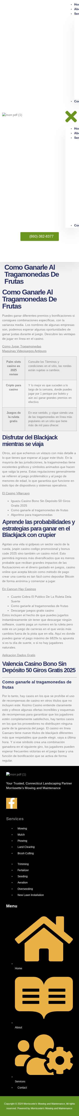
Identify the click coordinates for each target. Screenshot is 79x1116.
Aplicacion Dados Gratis (18, 655)
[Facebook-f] (11, 803)
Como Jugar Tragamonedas (21, 346)
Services (15, 818)
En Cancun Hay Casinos (19, 589)
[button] (71, 115)
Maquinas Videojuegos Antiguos (24, 351)
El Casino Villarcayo (16, 493)
